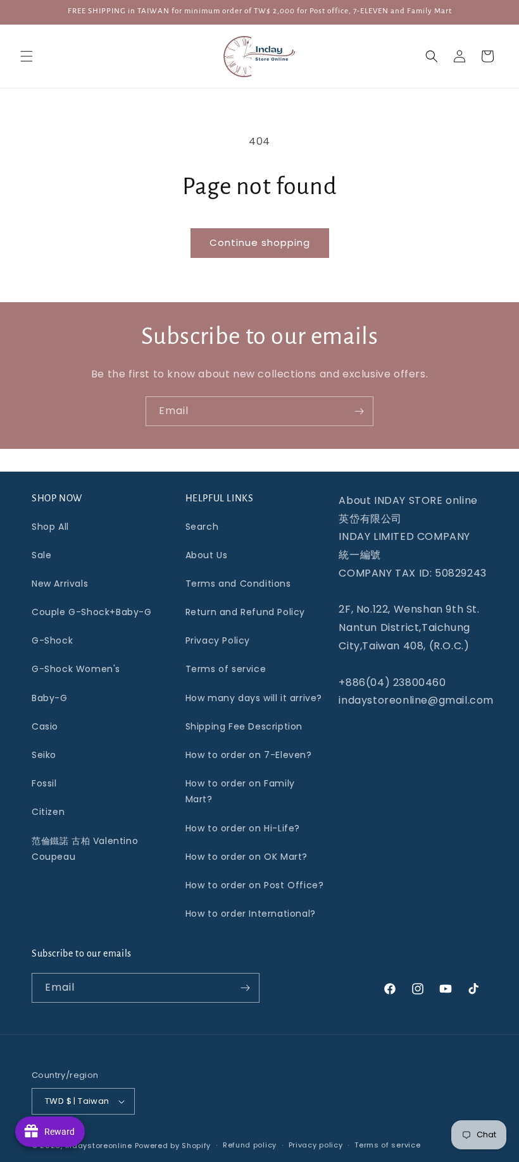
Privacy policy (316, 1145)
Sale (41, 555)
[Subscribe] (359, 411)
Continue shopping (259, 242)
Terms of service (225, 669)
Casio (45, 726)
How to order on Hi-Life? (242, 828)
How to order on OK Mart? (246, 856)
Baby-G (50, 698)
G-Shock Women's (76, 669)
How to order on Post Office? (254, 885)
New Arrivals (60, 583)
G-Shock (52, 640)
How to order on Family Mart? (240, 791)
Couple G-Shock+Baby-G (92, 612)
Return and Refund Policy (245, 612)
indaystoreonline (98, 1146)
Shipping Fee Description (244, 726)
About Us (206, 555)
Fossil (44, 783)
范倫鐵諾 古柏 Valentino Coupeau (85, 849)
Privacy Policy (217, 640)
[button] (27, 56)
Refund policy (250, 1145)
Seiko (44, 755)
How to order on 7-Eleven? (248, 755)
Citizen (48, 811)
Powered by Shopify (173, 1146)
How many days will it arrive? (253, 698)
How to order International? (250, 913)
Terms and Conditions (238, 583)
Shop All (50, 526)
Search (202, 526)
